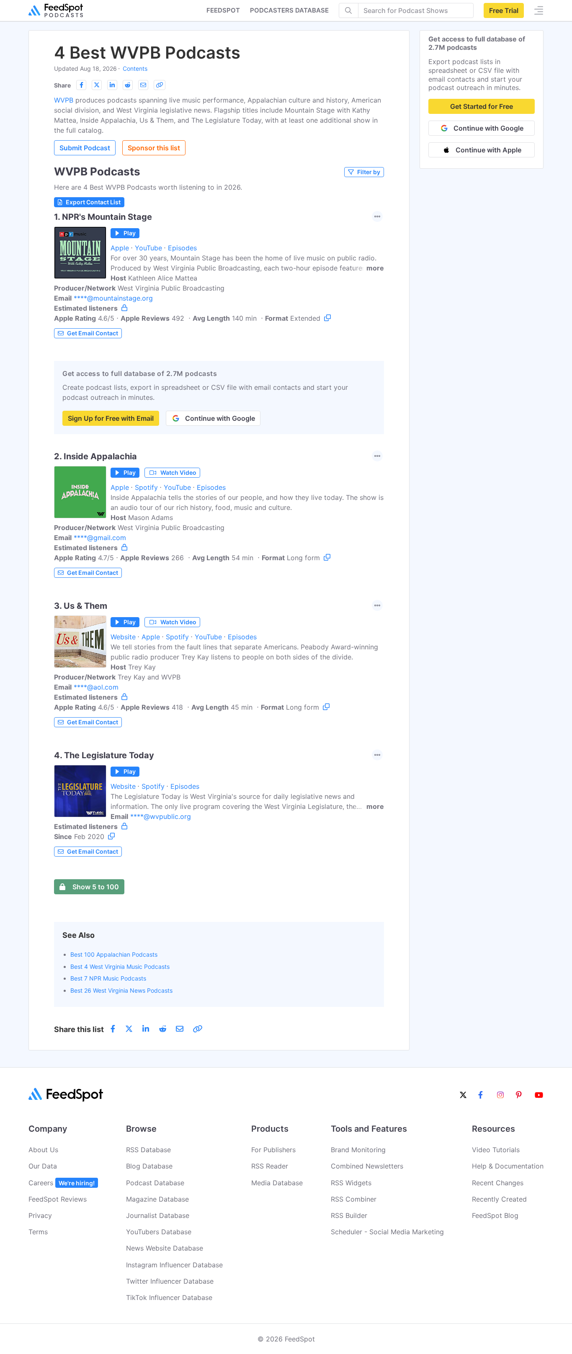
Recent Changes (497, 1183)
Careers (61, 1183)
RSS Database (148, 1149)
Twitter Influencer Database (170, 1281)
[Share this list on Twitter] (97, 85)
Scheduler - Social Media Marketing (387, 1232)
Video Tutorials (496, 1149)
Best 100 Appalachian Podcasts (113, 954)
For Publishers (273, 1149)
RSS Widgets (351, 1183)
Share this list (79, 1029)
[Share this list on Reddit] (128, 85)
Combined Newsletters (367, 1166)
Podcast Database (155, 1183)
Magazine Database (157, 1199)
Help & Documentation (508, 1166)
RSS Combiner (353, 1199)
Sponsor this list (154, 148)
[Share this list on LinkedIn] (112, 85)
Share (62, 85)
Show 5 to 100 (95, 887)
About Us (43, 1149)
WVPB (63, 100)
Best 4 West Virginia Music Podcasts (120, 966)
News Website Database (164, 1248)
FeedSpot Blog (495, 1215)
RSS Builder (349, 1215)
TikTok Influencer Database (169, 1297)
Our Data (42, 1166)
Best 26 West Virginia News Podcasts (121, 990)
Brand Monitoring (358, 1149)
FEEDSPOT (223, 10)
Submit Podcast (84, 148)
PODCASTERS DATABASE (289, 10)
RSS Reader (269, 1166)
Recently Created (499, 1199)
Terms (38, 1232)
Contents (135, 68)
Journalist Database (157, 1215)
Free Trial (503, 10)
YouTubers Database (158, 1232)
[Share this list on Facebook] (81, 85)
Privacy (40, 1215)
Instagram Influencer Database (174, 1265)
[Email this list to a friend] (143, 85)
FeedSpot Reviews (57, 1199)
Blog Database (149, 1166)
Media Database (277, 1183)
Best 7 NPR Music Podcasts (108, 978)
